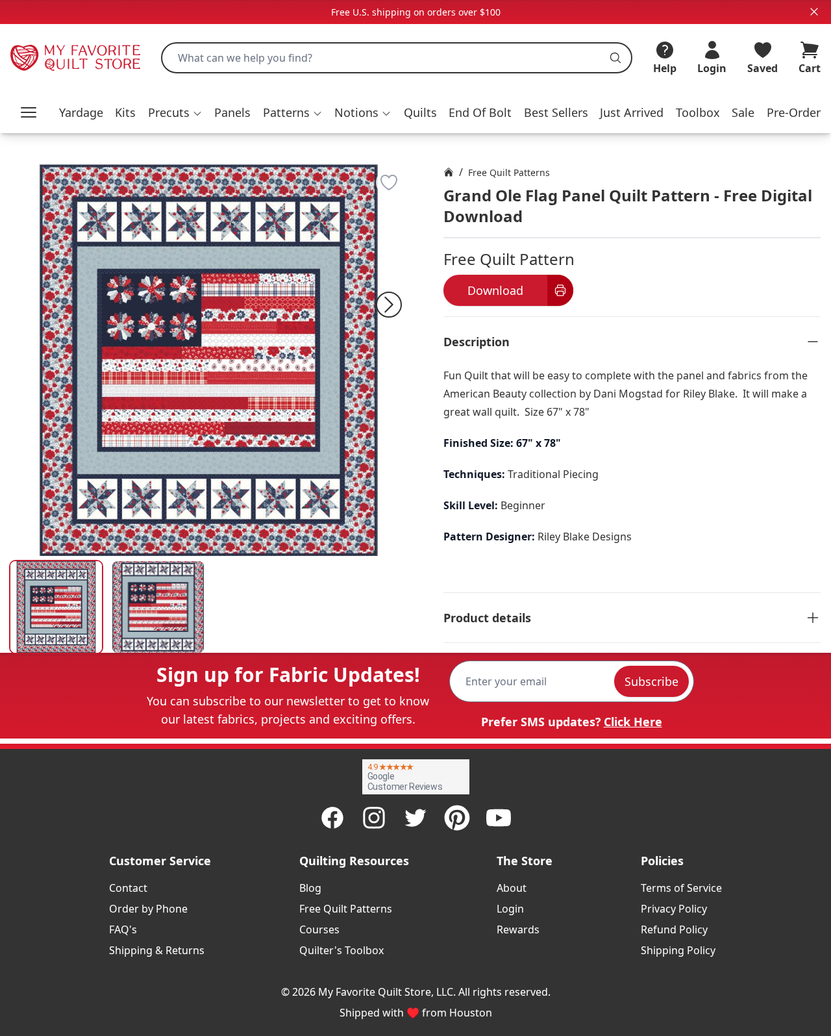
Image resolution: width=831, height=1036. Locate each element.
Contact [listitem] (128, 888)
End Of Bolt (480, 112)
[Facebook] (332, 818)
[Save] (389, 183)
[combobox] (396, 57)
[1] (158, 607)
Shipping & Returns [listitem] (157, 950)
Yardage (81, 112)
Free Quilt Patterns (509, 172)
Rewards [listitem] (518, 929)
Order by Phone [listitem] (148, 909)
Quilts (420, 112)
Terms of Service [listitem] (681, 888)
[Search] (615, 57)
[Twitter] (415, 818)
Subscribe (651, 681)
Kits (125, 112)
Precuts (169, 112)
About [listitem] (512, 888)
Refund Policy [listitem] (674, 929)
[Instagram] (374, 818)
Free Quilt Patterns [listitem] (345, 909)
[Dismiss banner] (814, 11)
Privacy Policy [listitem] (674, 909)
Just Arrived (632, 112)
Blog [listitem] (310, 888)
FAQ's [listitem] (123, 929)
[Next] (389, 304)
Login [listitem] (510, 909)
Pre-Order (794, 112)
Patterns (286, 112)
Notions (356, 112)
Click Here (633, 721)
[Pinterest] (457, 818)
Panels (232, 112)
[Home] (448, 172)
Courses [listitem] (319, 929)
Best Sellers (556, 112)
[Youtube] (499, 818)
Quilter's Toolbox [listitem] (341, 950)
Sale (743, 112)
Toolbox (698, 112)
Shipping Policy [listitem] (678, 950)
